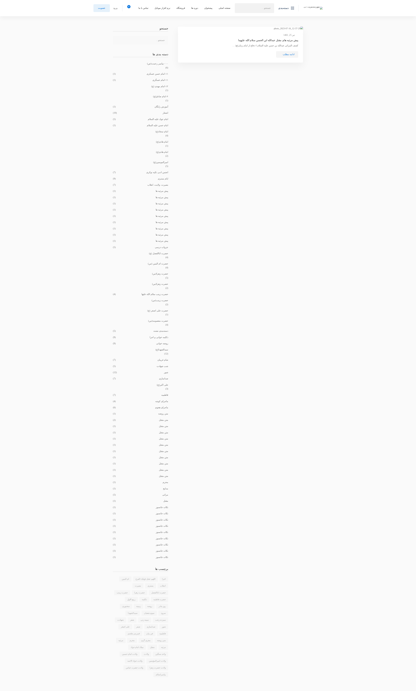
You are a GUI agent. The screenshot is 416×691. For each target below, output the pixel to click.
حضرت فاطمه (159, 599)
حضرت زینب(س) (160, 300)
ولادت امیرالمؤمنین (157, 661)
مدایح (140, 488)
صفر (138, 627)
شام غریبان (140, 360)
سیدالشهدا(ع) (162, 349)
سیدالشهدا (132, 613)
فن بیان (149, 633)
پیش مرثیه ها (140, 191)
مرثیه (163, 647)
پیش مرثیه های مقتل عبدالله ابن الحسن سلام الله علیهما (268, 40)
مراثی (140, 495)
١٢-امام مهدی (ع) (159, 86)
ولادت (146, 654)
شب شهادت (140, 366)
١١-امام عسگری (140, 80)
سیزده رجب (160, 620)
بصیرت (138, 586)
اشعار (140, 113)
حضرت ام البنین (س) (158, 263)
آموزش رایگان (140, 106)
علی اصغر (125, 627)
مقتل (140, 501)
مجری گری (145, 640)
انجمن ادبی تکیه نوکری (140, 172)
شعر (132, 620)
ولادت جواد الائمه (134, 661)
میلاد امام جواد (137, 647)
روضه (149, 606)
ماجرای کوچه (140, 401)
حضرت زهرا (139, 592)
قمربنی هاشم (134, 633)
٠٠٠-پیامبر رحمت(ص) (157, 63)
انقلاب (163, 586)
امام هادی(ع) (162, 142)
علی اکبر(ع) (162, 385)
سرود (163, 613)
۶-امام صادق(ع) (160, 96)
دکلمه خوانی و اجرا (140, 337)
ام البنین (125, 579)
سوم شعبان (149, 613)
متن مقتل (140, 420)
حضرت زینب (122, 592)
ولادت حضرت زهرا (158, 667)
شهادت (120, 620)
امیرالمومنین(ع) (160, 162)
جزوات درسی (140, 247)
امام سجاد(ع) (162, 131)
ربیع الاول (131, 599)
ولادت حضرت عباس (134, 667)
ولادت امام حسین (129, 654)
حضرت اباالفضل (158, 592)
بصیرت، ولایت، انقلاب (140, 185)
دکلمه (144, 599)
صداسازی (140, 378)
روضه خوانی (140, 343)
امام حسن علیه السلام (140, 125)
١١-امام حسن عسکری (140, 74)
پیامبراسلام (161, 674)
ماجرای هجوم (140, 407)
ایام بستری (140, 178)
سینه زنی (145, 620)
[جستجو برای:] (254, 8)
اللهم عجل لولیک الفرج (146, 579)
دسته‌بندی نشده (140, 331)
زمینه (138, 606)
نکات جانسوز (140, 507)
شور (140, 372)
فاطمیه (140, 395)
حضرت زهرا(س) (160, 274)
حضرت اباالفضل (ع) (158, 253)
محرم (140, 482)
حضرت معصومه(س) (158, 321)
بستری (151, 586)
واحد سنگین (160, 654)
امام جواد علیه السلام (140, 119)
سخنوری (126, 606)
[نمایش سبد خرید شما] (130, 8)
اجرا (164, 579)
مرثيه (120, 640)
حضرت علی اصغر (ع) (157, 310)
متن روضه (140, 413)
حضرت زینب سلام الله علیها (140, 294)
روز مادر (162, 606)
